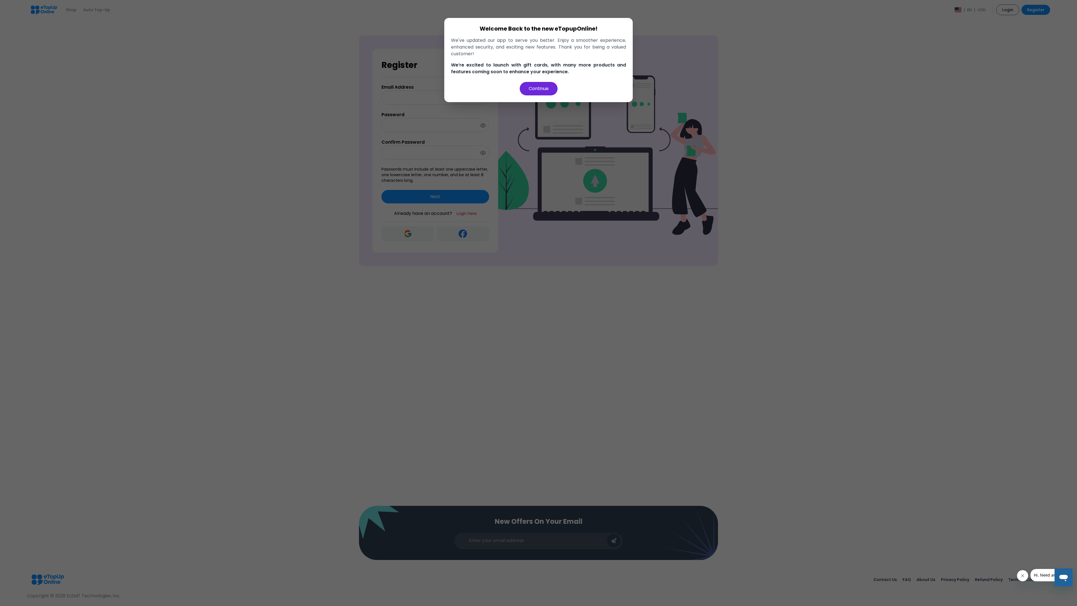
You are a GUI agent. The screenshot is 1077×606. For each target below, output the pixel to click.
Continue (539, 88)
